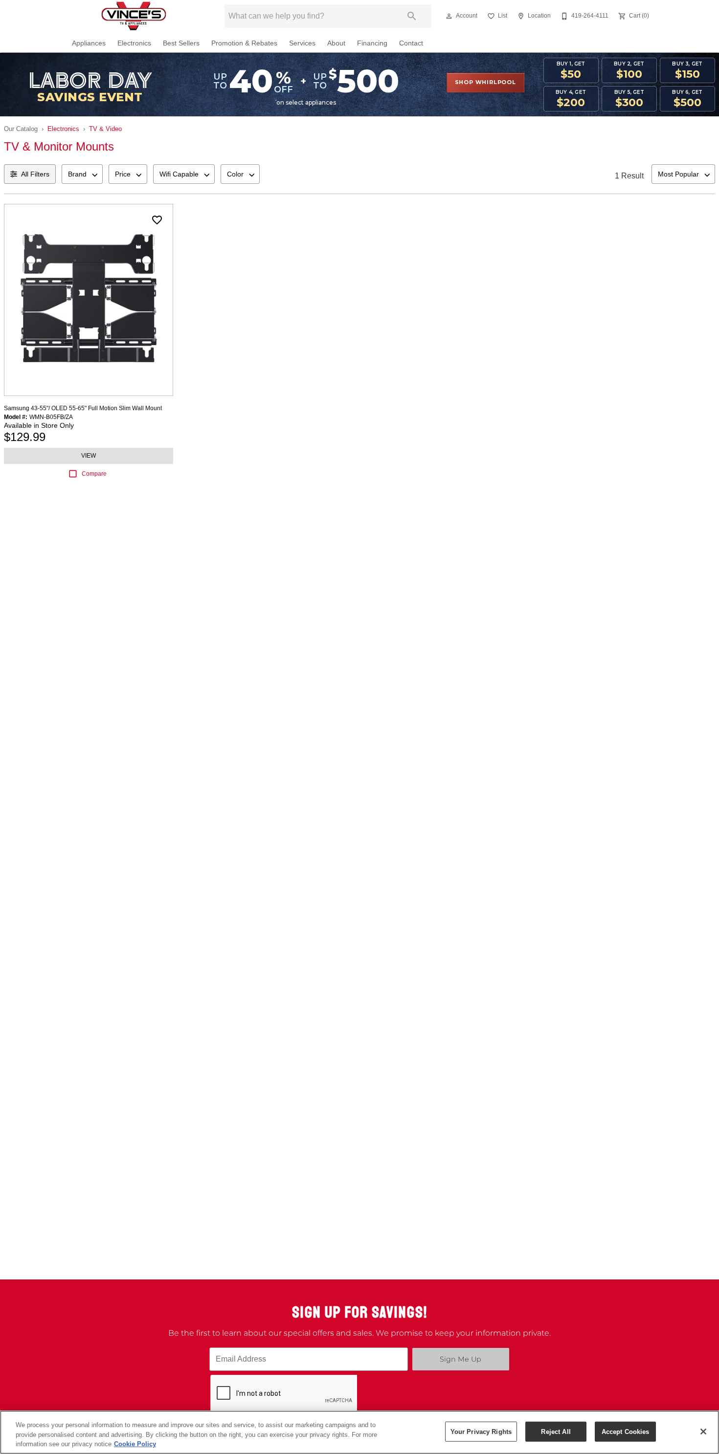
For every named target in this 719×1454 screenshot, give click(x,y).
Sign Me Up (460, 1359)
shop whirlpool (485, 82)
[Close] (703, 1431)
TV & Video (105, 128)
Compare (94, 473)
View (88, 455)
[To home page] (133, 16)
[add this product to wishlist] (157, 220)
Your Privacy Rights (481, 1431)
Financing (372, 43)
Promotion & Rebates (244, 43)
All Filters (35, 174)
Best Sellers (181, 43)
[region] (359, 1432)
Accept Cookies (626, 1431)
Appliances (89, 43)
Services (302, 43)
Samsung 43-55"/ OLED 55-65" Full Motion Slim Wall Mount (83, 408)
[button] (449, 16)
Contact (411, 43)
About (336, 43)
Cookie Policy (135, 1444)
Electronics (134, 43)
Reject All (555, 1431)
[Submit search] (411, 16)
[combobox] (82, 174)
